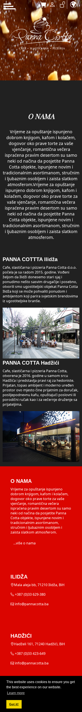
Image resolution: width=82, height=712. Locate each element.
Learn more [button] (16, 693)
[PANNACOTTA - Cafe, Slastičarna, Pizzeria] (41, 33)
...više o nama (24, 543)
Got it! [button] (14, 704)
